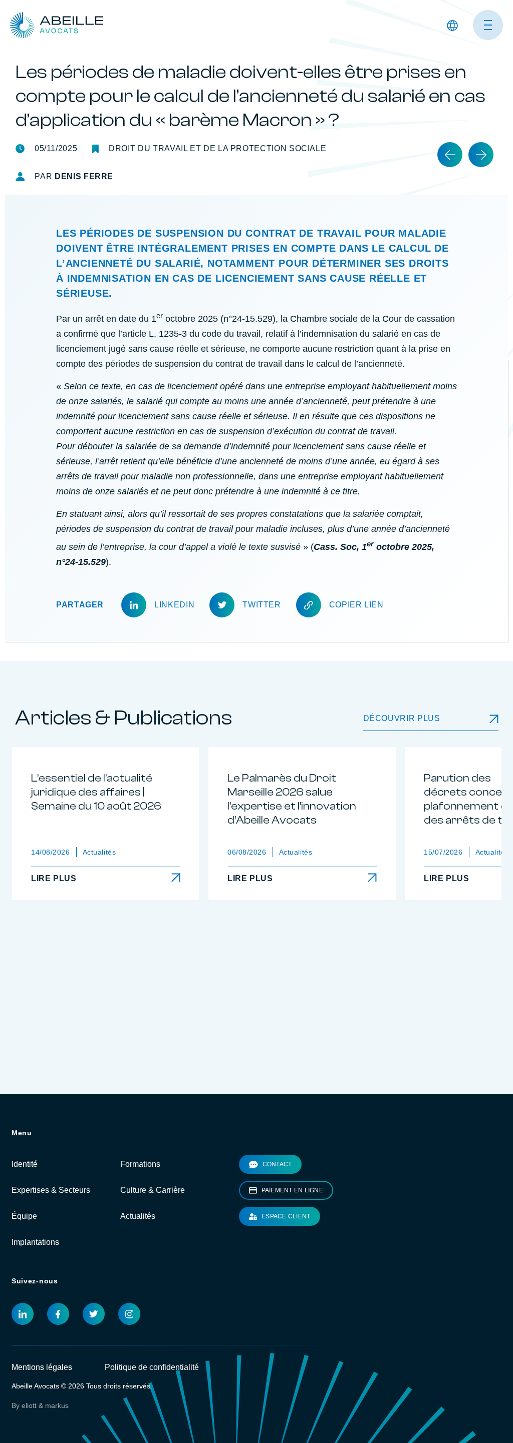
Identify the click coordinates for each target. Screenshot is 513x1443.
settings (311, 20)
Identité (25, 1195)
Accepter (372, 16)
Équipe (24, 1247)
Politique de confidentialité (152, 1398)
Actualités (137, 1247)
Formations (140, 1195)
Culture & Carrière (152, 1221)
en (451, 87)
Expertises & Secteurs (51, 1221)
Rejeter (431, 16)
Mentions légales (42, 1398)
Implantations (35, 1273)
